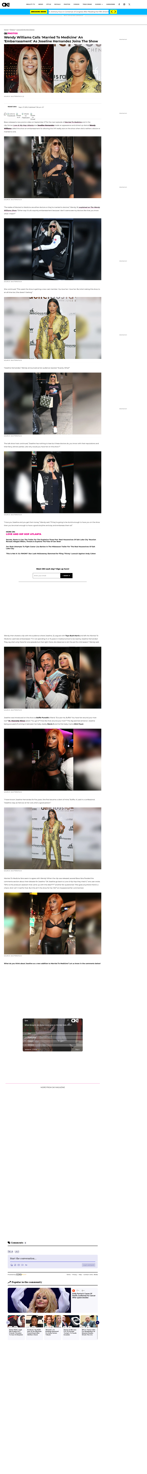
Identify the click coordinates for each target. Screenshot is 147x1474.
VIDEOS (76, 4)
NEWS (40, 4)
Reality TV (30, 4)
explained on (84, 207)
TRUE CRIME (87, 4)
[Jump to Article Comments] (5, 114)
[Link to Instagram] (124, 4)
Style (48, 4)
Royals (57, 4)
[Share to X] (18, 114)
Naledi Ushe (12, 107)
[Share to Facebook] (11, 114)
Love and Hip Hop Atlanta (25, 30)
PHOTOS (67, 4)
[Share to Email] (32, 114)
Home (6, 30)
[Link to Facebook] (119, 4)
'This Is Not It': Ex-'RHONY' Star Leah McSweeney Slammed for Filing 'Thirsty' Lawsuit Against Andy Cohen (51, 554)
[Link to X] (129, 4)
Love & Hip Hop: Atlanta (23, 125)
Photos (12, 30)
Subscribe (110, 4)
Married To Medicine (73, 122)
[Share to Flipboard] (26, 114)
